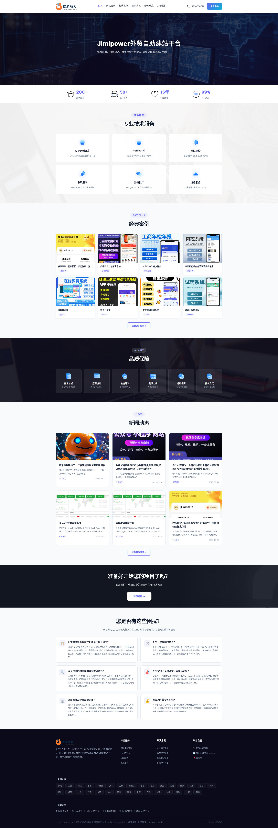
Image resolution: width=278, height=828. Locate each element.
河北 (80, 786)
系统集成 (124, 763)
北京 (60, 786)
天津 (70, 786)
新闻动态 (149, 5)
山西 (89, 786)
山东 (201, 786)
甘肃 (168, 792)
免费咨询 (215, 6)
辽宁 (111, 786)
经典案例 (123, 5)
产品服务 (110, 5)
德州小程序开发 (126, 811)
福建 (182, 786)
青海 (178, 792)
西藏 (148, 792)
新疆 (198, 792)
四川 (119, 792)
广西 (89, 792)
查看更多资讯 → (139, 552)
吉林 (121, 786)
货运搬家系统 (162, 758)
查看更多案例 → (139, 325)
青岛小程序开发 (109, 811)
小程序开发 (125, 753)
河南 (211, 786)
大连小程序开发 (92, 811)
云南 (139, 792)
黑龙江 (132, 786)
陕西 (158, 792)
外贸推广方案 (162, 763)
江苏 (152, 786)
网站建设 (124, 758)
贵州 (129, 792)
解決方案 (136, 5)
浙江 (162, 786)
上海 (142, 786)
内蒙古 (100, 786)
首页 (100, 5)
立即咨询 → (139, 596)
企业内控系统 (162, 748)
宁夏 (188, 792)
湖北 (60, 792)
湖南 (70, 792)
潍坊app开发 (77, 811)
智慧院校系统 (162, 753)
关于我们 (161, 5)
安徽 (172, 786)
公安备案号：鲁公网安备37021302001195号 (145, 822)
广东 (80, 792)
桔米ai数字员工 (62, 811)
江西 (192, 786)
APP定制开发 (126, 748)
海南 (99, 792)
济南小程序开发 (142, 811)
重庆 (109, 792)
